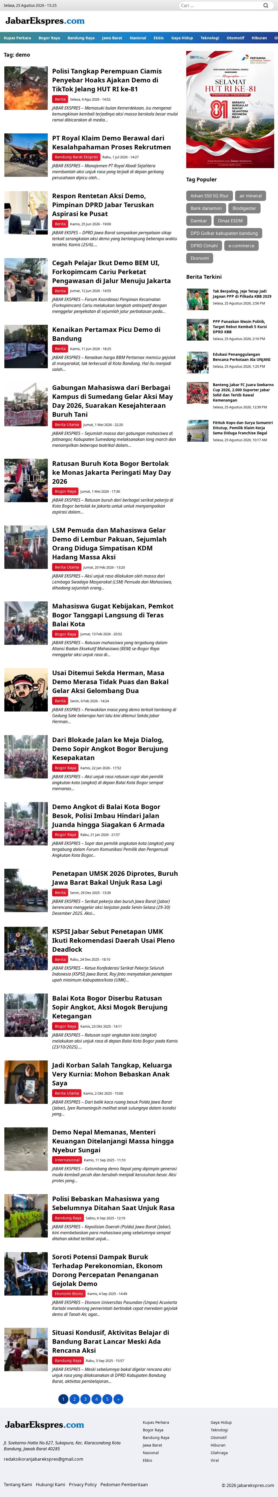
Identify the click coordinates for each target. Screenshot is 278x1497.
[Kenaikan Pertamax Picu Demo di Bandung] (26, 346)
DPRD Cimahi (204, 246)
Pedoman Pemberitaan (124, 1485)
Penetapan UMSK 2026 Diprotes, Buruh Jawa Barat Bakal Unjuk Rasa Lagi (115, 878)
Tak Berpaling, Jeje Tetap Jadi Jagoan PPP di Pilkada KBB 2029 (242, 293)
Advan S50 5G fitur (210, 196)
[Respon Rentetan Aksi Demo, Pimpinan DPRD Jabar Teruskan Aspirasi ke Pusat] (26, 213)
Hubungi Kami (50, 1485)
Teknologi (210, 37)
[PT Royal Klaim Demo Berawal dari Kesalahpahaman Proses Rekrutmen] (26, 155)
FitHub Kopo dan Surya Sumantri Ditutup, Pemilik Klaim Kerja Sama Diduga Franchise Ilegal (243, 427)
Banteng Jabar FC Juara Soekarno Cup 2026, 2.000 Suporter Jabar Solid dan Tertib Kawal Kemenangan (243, 392)
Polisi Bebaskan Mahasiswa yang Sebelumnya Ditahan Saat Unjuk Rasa (114, 1203)
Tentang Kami (18, 1485)
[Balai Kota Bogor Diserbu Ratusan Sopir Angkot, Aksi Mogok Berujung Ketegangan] (26, 1015)
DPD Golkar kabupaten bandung (224, 233)
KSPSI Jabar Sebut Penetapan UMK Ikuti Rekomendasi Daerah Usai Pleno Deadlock (113, 940)
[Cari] (265, 5)
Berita (60, 99)
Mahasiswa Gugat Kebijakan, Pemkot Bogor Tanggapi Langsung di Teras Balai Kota (112, 614)
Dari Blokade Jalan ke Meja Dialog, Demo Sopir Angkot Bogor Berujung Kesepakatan (110, 748)
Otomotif (235, 37)
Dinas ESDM (230, 221)
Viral (215, 1460)
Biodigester (244, 208)
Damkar (199, 221)
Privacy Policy (83, 1485)
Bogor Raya (49, 37)
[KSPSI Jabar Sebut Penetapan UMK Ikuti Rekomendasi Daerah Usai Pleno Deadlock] (26, 948)
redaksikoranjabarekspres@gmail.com (43, 1459)
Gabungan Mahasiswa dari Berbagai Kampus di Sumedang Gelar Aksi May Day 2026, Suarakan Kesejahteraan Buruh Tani (112, 401)
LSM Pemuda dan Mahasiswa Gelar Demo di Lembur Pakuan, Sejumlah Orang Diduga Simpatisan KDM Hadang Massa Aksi (109, 543)
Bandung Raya (81, 37)
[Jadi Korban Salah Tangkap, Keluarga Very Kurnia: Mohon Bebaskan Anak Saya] (26, 1082)
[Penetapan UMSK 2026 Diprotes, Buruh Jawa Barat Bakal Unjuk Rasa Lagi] (26, 890)
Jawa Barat (112, 37)
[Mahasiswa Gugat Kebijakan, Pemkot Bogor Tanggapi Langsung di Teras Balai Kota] (26, 623)
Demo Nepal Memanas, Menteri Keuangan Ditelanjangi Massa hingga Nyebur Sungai (113, 1140)
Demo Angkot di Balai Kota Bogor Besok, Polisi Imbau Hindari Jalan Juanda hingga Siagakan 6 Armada (108, 815)
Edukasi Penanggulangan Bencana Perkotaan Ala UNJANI (241, 357)
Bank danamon (206, 208)
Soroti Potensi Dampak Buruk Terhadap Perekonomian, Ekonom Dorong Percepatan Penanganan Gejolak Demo (107, 1270)
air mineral (250, 196)
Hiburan (259, 37)
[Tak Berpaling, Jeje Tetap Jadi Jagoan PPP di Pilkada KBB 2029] (197, 299)
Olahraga (219, 1452)
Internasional (67, 1159)
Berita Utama (67, 424)
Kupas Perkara (17, 37)
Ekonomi (200, 258)
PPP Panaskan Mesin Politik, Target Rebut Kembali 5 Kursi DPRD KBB (240, 326)
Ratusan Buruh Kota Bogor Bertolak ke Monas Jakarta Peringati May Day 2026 (111, 472)
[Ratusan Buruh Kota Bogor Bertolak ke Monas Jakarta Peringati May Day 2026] (26, 480)
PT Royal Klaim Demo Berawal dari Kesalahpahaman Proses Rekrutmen (111, 142)
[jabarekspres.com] (45, 21)
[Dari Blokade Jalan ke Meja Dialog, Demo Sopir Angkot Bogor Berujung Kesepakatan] (26, 756)
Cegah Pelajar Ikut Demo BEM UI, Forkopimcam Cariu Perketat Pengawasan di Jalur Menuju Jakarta (111, 271)
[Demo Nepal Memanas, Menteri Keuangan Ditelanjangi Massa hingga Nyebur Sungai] (26, 1149)
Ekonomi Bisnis (69, 1293)
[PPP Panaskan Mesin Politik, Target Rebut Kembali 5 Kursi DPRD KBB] (197, 330)
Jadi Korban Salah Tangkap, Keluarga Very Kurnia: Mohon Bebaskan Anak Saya (112, 1073)
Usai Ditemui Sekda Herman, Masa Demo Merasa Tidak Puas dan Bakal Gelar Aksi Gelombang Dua (110, 681)
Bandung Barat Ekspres (76, 156)
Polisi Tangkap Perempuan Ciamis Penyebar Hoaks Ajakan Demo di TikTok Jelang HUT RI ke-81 (107, 79)
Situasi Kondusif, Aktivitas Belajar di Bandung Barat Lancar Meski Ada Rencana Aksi (110, 1341)
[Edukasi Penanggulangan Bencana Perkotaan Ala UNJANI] (197, 362)
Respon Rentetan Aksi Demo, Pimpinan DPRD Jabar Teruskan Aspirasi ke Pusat (103, 204)
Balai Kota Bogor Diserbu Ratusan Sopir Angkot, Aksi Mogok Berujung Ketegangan (110, 1006)
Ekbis (159, 37)
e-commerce (241, 246)
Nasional (138, 37)
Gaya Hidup (182, 37)
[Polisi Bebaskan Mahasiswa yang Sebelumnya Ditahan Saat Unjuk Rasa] (26, 1216)
